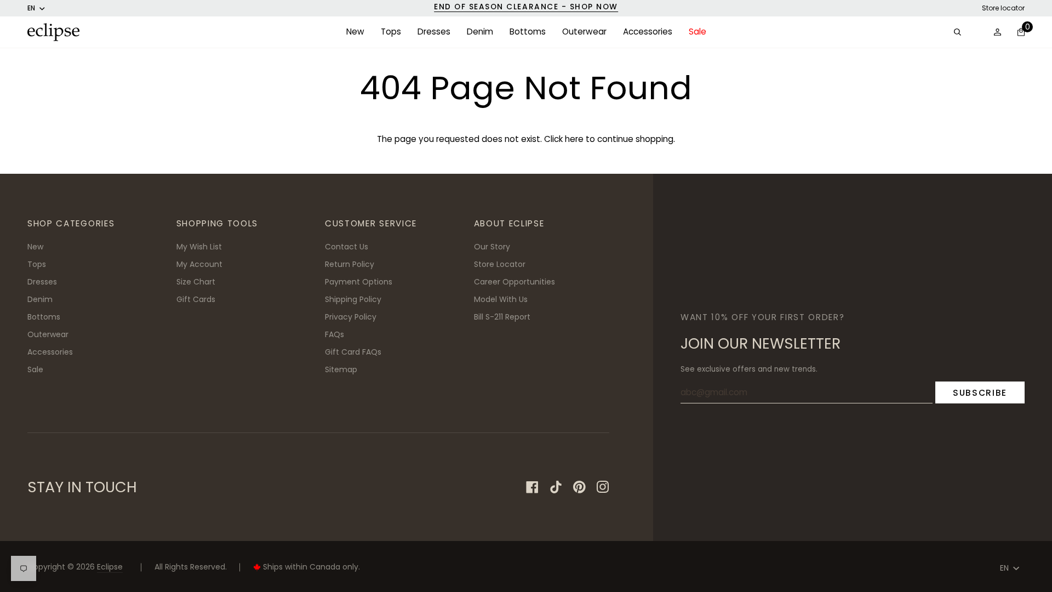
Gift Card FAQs (353, 351)
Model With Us (501, 299)
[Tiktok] (556, 487)
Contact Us (346, 246)
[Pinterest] (579, 487)
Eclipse (110, 566)
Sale (35, 369)
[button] (355, 32)
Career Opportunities (514, 281)
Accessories (50, 351)
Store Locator (499, 264)
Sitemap (341, 369)
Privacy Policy (350, 316)
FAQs (334, 334)
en (31, 8)
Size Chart (195, 281)
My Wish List (199, 246)
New (35, 246)
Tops (36, 264)
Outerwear (47, 334)
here (574, 139)
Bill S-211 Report (502, 316)
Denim (40, 299)
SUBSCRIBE (980, 393)
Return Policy (349, 264)
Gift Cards (195, 299)
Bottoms (43, 316)
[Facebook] (532, 487)
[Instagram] (603, 487)
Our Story (492, 246)
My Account (199, 264)
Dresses (42, 281)
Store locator (1003, 8)
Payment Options (358, 281)
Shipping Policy (353, 299)
